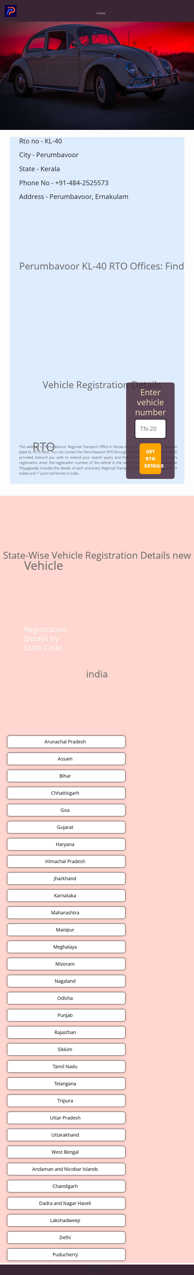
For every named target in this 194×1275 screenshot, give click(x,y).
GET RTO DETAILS (152, 458)
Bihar (65, 776)
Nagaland (65, 981)
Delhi (65, 1237)
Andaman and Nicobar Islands (65, 1169)
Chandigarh (65, 1186)
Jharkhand (65, 878)
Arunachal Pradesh (65, 741)
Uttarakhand (65, 1135)
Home (101, 13)
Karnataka (65, 895)
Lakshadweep (65, 1220)
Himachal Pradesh (65, 861)
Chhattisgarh (65, 793)
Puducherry (65, 1254)
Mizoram (65, 964)
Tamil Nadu (65, 1066)
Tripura (65, 1100)
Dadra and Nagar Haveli (65, 1203)
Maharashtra (65, 912)
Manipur (65, 929)
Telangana (65, 1083)
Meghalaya (65, 947)
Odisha (65, 998)
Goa (65, 810)
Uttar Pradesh (65, 1117)
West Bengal (65, 1152)
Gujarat (65, 827)
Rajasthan (65, 1032)
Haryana (65, 844)
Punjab (65, 1015)
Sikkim (65, 1049)
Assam (65, 759)
